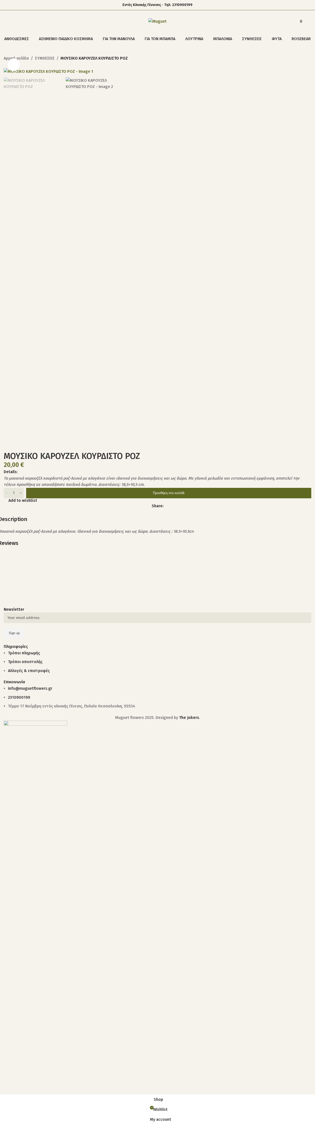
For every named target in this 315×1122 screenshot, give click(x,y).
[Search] (5, 21)
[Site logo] (157, 21)
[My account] (287, 21)
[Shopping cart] (309, 21)
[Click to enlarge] (13, 64)
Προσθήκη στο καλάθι (169, 493)
